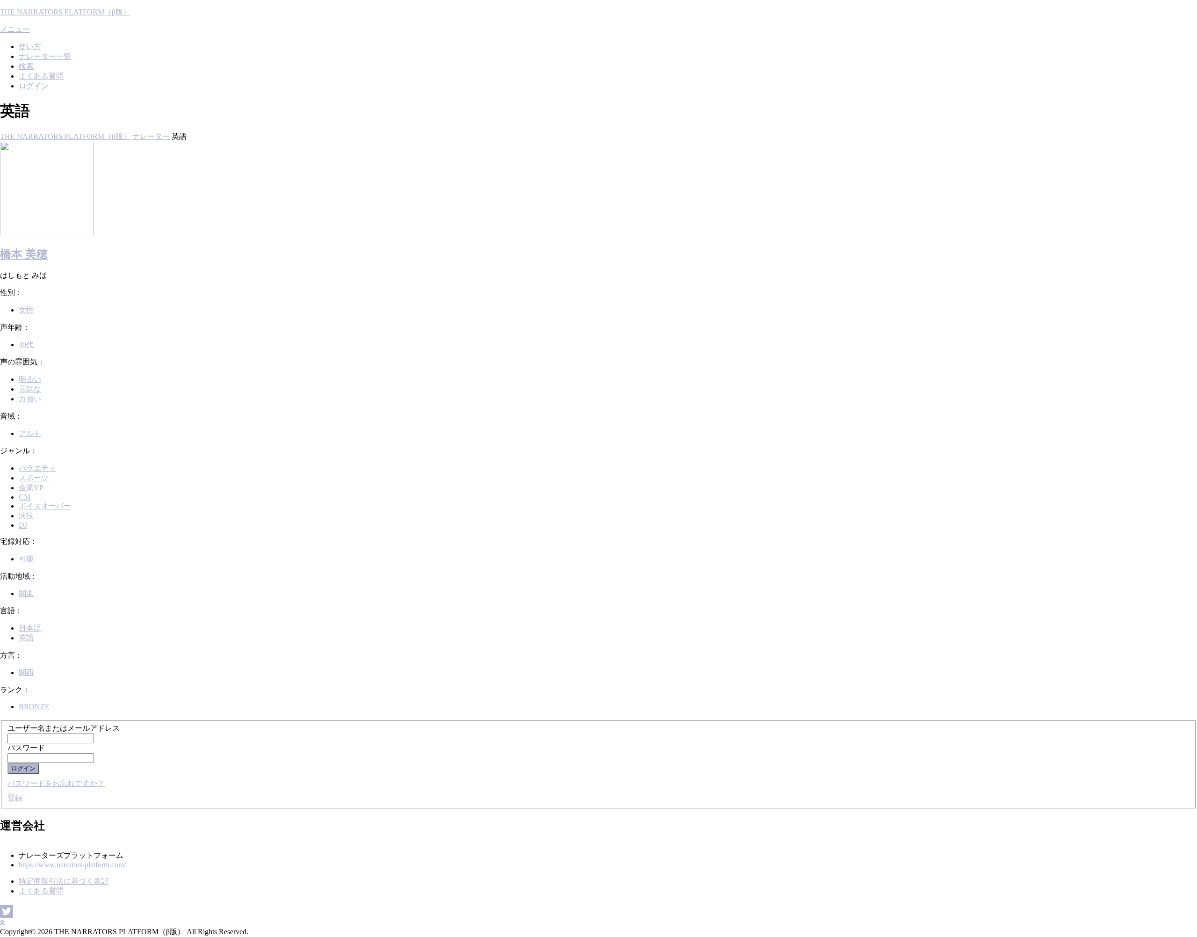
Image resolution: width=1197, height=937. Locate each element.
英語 (26, 638)
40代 (26, 345)
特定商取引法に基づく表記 (63, 881)
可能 (26, 559)
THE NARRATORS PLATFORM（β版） (65, 12)
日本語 (30, 628)
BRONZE (34, 707)
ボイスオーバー (45, 506)
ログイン (34, 86)
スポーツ (34, 478)
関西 (26, 672)
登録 (14, 798)
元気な (30, 389)
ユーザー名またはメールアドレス (63, 728)
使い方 (30, 47)
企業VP (31, 488)
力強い (30, 399)
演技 (26, 516)
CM (24, 497)
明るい (30, 379)
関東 (26, 593)
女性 (26, 310)
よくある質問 (41, 76)
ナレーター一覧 (45, 56)
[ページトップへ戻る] (2, 923)
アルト (30, 433)
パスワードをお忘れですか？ (56, 783)
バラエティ (37, 468)
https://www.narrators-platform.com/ (72, 865)
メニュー (15, 29)
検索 (26, 66)
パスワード (26, 748)
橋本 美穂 (24, 254)
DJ (23, 525)
